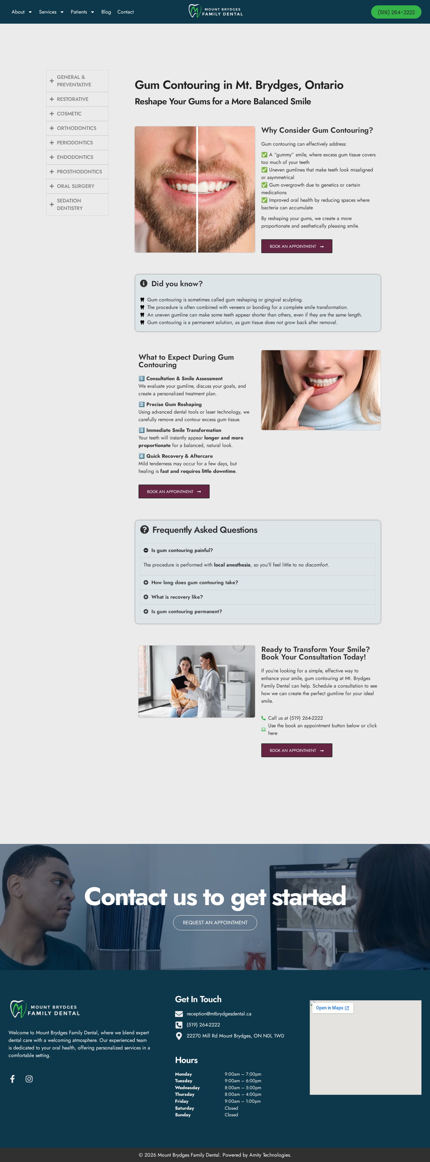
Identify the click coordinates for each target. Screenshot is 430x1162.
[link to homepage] (215, 12)
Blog (106, 11)
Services (47, 11)
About (18, 11)
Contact (125, 11)
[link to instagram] (31, 1079)
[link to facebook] (14, 1079)
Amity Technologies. (270, 1155)
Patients (79, 11)
